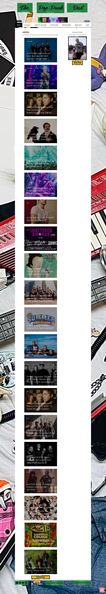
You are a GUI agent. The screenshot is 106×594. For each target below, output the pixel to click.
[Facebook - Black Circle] (17, 583)
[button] (37, 582)
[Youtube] (26, 583)
